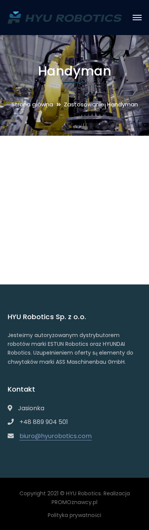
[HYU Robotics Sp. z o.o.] (65, 17)
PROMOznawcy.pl (74, 502)
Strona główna (32, 104)
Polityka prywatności (74, 515)
